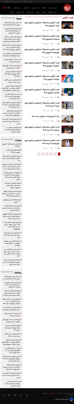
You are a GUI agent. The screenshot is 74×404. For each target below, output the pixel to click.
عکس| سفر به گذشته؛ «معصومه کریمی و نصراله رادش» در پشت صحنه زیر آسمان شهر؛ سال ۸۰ (11, 166)
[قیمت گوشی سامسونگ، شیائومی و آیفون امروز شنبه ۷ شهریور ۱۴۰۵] (67, 25)
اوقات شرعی (6, 1)
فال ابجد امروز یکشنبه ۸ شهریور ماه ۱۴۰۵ (11, 145)
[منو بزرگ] (5, 8)
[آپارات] (15, 395)
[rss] (3, 395)
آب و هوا (13, 1)
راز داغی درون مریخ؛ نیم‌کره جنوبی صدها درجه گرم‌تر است (11, 23)
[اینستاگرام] (21, 395)
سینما (43, 12)
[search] (9, 8)
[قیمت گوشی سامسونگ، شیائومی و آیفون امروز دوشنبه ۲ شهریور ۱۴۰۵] (67, 78)
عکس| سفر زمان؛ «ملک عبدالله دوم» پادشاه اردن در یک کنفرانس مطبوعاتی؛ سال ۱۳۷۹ (11, 47)
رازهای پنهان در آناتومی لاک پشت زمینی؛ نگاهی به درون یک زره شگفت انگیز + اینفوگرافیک (12, 225)
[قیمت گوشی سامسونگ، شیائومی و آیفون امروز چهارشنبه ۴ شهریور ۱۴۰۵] (67, 52)
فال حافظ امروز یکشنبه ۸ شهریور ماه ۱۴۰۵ (13, 151)
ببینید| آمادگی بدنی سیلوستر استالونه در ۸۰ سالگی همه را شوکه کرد (12, 243)
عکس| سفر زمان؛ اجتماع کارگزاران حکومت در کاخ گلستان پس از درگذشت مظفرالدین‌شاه (11, 88)
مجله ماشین (20, 12)
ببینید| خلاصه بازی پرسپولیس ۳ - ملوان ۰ (11, 201)
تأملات (44, 8)
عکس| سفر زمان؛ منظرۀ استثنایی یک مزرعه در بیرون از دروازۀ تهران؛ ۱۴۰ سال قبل (11, 113)
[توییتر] (9, 395)
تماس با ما (23, 1)
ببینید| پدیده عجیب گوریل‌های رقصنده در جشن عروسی (11, 67)
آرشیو (18, 1)
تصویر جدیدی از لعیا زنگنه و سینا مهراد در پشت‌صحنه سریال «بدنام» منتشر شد (11, 208)
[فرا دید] (67, 8)
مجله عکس (26, 8)
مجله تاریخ (35, 8)
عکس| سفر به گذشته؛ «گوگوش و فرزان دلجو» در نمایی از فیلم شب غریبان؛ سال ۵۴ (11, 216)
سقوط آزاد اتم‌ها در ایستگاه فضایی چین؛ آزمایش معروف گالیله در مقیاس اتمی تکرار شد (11, 39)
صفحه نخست (52, 8)
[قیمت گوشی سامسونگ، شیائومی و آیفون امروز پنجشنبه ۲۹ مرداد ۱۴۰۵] (67, 129)
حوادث (12, 12)
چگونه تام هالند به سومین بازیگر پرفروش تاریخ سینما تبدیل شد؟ (12, 74)
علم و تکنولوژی (52, 12)
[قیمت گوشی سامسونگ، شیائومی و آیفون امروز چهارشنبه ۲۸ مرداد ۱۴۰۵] (67, 143)
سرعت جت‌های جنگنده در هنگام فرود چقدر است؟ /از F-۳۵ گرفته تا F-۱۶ (12, 96)
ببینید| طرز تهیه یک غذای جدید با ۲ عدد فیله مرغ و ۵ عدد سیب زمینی (11, 121)
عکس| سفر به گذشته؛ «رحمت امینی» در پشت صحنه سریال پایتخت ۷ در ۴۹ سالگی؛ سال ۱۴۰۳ (11, 252)
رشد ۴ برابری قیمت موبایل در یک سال (45, 116)
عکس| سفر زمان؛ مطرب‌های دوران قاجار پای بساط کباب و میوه (12, 235)
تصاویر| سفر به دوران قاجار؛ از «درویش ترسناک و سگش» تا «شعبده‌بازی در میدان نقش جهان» (11, 176)
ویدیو (38, 12)
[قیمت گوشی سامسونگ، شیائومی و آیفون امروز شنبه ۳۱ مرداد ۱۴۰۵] (67, 105)
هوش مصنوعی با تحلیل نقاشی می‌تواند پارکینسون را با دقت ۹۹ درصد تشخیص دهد (11, 105)
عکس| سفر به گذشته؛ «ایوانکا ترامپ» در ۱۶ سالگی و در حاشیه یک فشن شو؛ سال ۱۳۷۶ (11, 193)
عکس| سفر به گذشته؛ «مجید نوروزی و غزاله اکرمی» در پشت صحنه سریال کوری (11, 262)
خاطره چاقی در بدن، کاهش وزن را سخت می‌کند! (12, 81)
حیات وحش (30, 12)
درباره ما (30, 1)
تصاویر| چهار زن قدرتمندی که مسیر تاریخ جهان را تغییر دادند (11, 54)
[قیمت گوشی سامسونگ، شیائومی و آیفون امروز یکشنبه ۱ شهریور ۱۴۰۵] (67, 92)
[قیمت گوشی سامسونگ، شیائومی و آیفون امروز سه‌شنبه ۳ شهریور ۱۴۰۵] (67, 65)
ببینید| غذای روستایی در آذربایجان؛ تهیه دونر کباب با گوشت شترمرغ (12, 129)
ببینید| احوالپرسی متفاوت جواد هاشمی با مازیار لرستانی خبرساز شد (11, 158)
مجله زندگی (17, 8)
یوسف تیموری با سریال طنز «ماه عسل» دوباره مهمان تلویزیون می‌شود (12, 185)
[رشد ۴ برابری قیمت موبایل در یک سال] (67, 119)
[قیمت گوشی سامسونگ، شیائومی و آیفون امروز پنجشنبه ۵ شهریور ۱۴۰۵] (67, 38)
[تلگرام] (27, 395)
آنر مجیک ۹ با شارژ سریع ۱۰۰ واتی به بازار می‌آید (12, 60)
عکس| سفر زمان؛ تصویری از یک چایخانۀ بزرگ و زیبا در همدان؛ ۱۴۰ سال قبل (12, 31)
